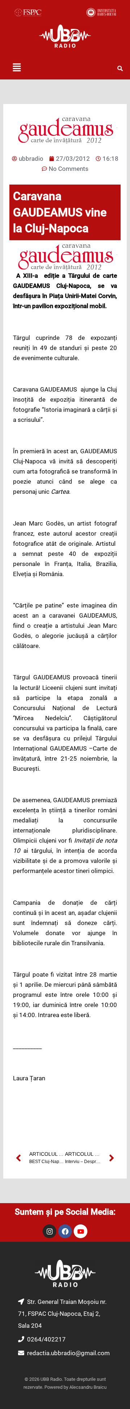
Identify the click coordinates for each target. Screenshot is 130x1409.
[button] (16, 68)
